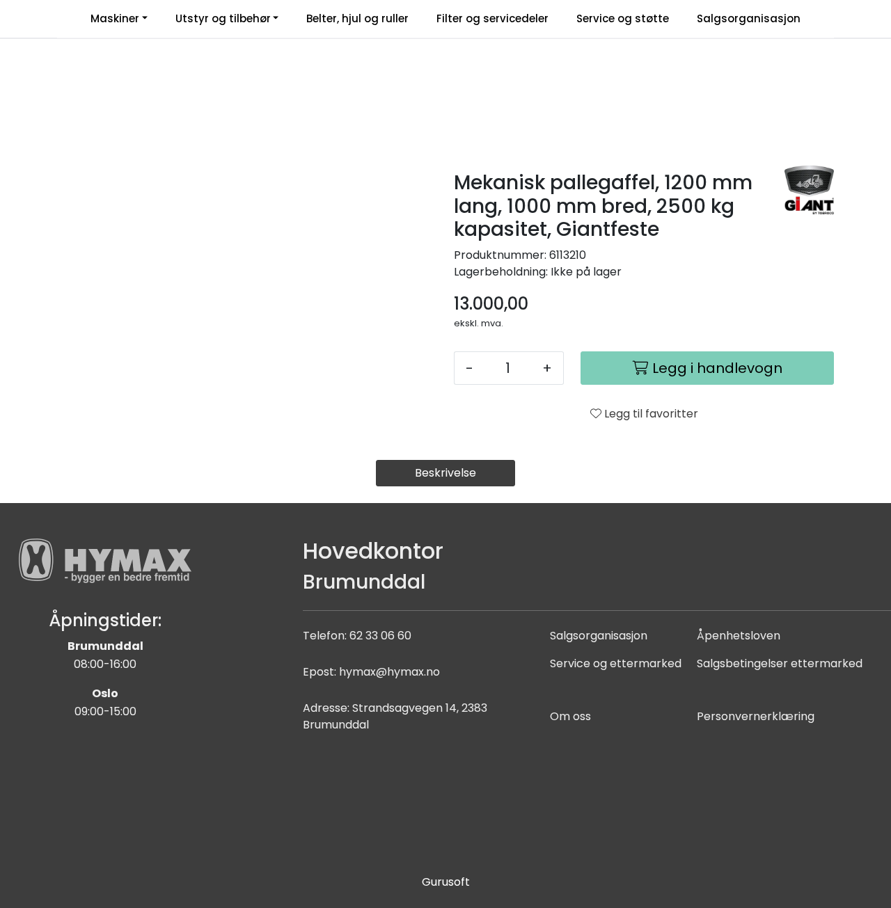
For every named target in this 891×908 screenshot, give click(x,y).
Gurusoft (446, 882)
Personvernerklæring (755, 716)
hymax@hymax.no (389, 672)
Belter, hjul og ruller (357, 18)
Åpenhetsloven (738, 636)
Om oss (570, 716)
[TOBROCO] (809, 190)
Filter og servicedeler (492, 18)
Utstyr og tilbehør (223, 18)
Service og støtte (622, 18)
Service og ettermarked (615, 663)
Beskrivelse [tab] (445, 473)
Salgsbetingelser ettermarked (779, 663)
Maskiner (114, 18)
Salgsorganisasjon (749, 18)
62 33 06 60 (380, 636)
